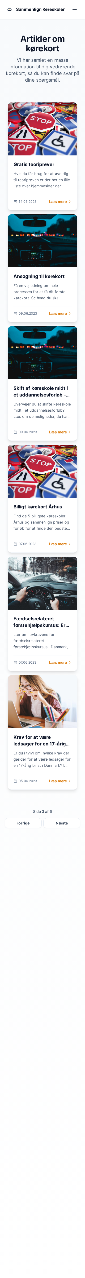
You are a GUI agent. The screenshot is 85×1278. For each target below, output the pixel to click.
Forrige (23, 823)
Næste (62, 823)
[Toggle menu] (74, 9)
